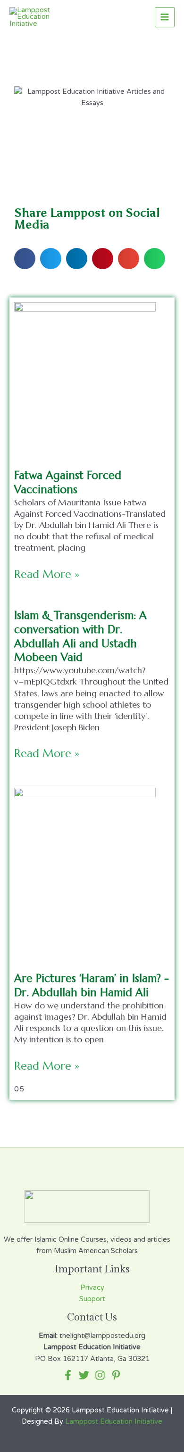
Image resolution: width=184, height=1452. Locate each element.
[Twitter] (84, 1375)
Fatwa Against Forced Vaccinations (67, 482)
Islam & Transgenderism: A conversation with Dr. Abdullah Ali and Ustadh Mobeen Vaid (80, 636)
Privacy (92, 1288)
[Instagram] (100, 1375)
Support (92, 1299)
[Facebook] (68, 1375)
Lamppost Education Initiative (113, 1422)
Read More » (46, 574)
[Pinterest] (116, 1375)
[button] (24, 258)
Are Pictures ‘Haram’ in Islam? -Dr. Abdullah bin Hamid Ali (91, 985)
